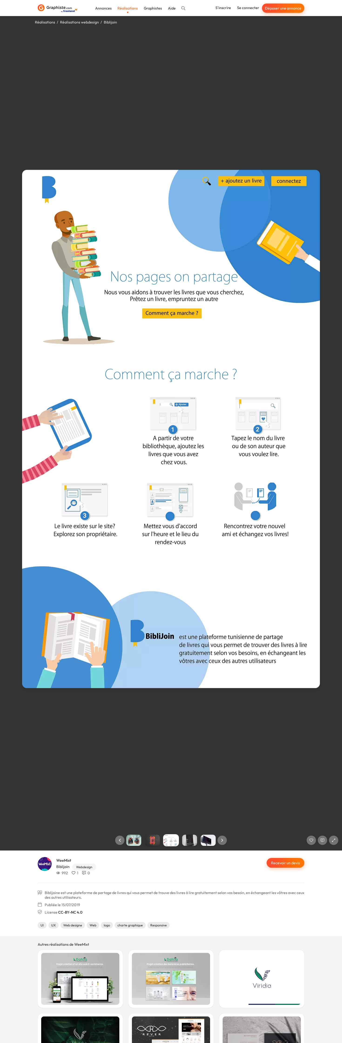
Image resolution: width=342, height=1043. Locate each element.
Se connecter (248, 7)
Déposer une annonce (283, 8)
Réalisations (127, 8)
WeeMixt (63, 860)
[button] (119, 840)
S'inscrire (223, 7)
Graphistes (153, 8)
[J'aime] (311, 840)
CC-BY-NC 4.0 (70, 912)
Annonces (103, 8)
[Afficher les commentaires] (322, 840)
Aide (172, 8)
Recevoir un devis (285, 863)
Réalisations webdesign (79, 22)
